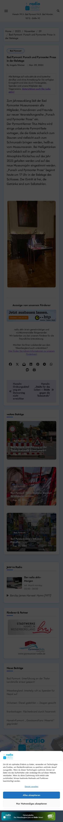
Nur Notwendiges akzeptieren (31, 803)
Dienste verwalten (31, 786)
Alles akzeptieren (31, 795)
